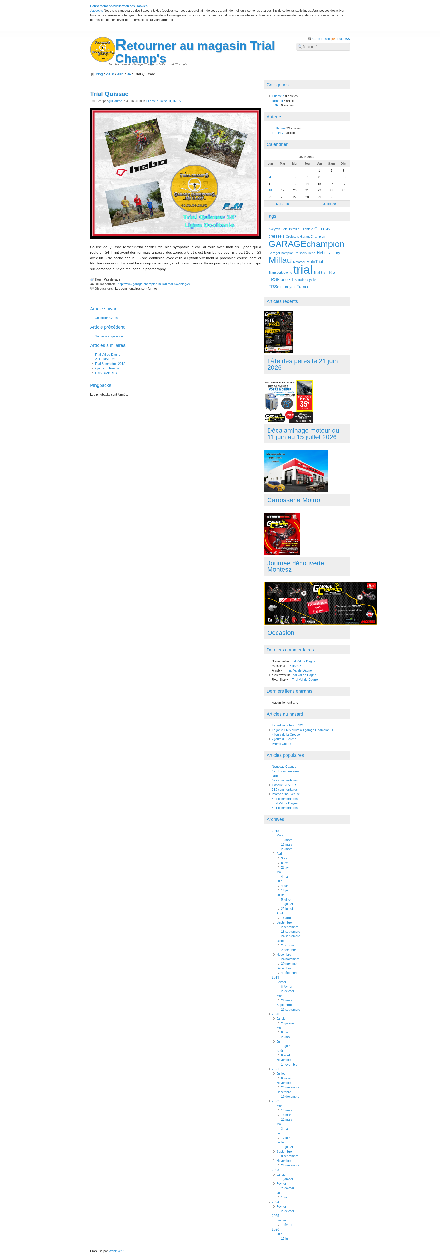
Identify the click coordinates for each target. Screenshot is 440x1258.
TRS (331, 272)
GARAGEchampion (307, 244)
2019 (275, 977)
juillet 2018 (331, 204)
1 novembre (289, 1064)
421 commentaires (285, 808)
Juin (120, 74)
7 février (286, 1225)
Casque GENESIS (284, 785)
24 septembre (290, 936)
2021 (275, 1069)
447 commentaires (285, 799)
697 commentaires (285, 780)
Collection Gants (106, 318)
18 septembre (290, 931)
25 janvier (288, 1023)
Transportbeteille (280, 272)
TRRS (176, 101)
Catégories (278, 84)
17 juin (286, 1138)
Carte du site (321, 39)
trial (302, 269)
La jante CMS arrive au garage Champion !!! (302, 730)
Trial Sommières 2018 (110, 364)
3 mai (285, 1128)
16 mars (286, 844)
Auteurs (274, 116)
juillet (281, 895)
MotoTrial (314, 262)
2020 (275, 1014)
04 (129, 74)
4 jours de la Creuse (286, 734)
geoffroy (277, 133)
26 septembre (290, 1009)
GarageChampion (312, 236)
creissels (277, 236)
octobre (282, 941)
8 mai (285, 1032)
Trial (317, 272)
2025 (275, 1216)
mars (280, 835)
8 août (285, 1055)
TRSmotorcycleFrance (289, 287)
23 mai (286, 1037)
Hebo (311, 253)
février (281, 982)
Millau (280, 260)
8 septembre (289, 1156)
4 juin (285, 886)
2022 (275, 1101)
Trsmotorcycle (303, 279)
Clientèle (152, 101)
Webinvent (116, 1251)
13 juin (286, 1046)
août (280, 913)
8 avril (285, 863)
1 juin (285, 1197)
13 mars (286, 840)
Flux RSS (343, 39)
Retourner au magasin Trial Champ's (195, 52)
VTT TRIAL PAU (106, 359)
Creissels (292, 236)
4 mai (285, 876)
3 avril (285, 858)
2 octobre (287, 945)
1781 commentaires (285, 771)
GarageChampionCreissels (288, 253)
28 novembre (290, 1165)
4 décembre (289, 973)
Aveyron (274, 229)
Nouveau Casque (284, 766)
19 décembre (290, 1096)
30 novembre (290, 964)
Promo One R (281, 744)
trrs (323, 272)
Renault (165, 101)
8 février (286, 986)
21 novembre (290, 1087)
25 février (287, 1211)
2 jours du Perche (107, 368)
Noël (275, 776)
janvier (282, 1019)
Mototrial (299, 262)
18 (270, 190)
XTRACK (295, 666)
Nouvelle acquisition (109, 336)
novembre (284, 954)
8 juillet (286, 1078)
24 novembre (290, 959)
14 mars (286, 1110)
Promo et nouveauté (286, 794)
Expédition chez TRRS (287, 725)
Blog (99, 74)
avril (280, 854)
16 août (286, 918)
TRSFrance (279, 279)
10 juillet (287, 1147)
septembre (284, 922)
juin (279, 881)
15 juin (286, 1238)
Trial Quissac (109, 93)
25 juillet (287, 909)
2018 (110, 74)
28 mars (286, 849)
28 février (287, 991)
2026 (275, 1229)
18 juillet (287, 904)
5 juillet (286, 899)
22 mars (286, 1000)
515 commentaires (285, 789)
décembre (284, 968)
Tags (271, 216)
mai (279, 872)
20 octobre (288, 950)
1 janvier (287, 1179)
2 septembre (289, 927)
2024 (275, 1202)
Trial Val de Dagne (107, 354)
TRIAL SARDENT (107, 373)
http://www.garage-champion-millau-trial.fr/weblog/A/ (154, 284)
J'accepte (96, 10)
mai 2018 (282, 204)
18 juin (286, 890)
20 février (287, 1188)
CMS (326, 229)
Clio (318, 229)
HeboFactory (328, 252)
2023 (275, 1170)
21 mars (286, 1119)
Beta (284, 229)
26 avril (286, 867)
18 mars (286, 1115)
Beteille (294, 229)
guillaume (115, 101)
